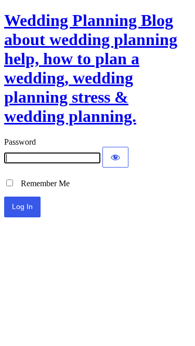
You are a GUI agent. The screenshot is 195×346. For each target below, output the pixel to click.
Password (20, 141)
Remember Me (42, 183)
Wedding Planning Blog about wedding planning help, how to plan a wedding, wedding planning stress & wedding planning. (90, 68)
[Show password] (115, 157)
